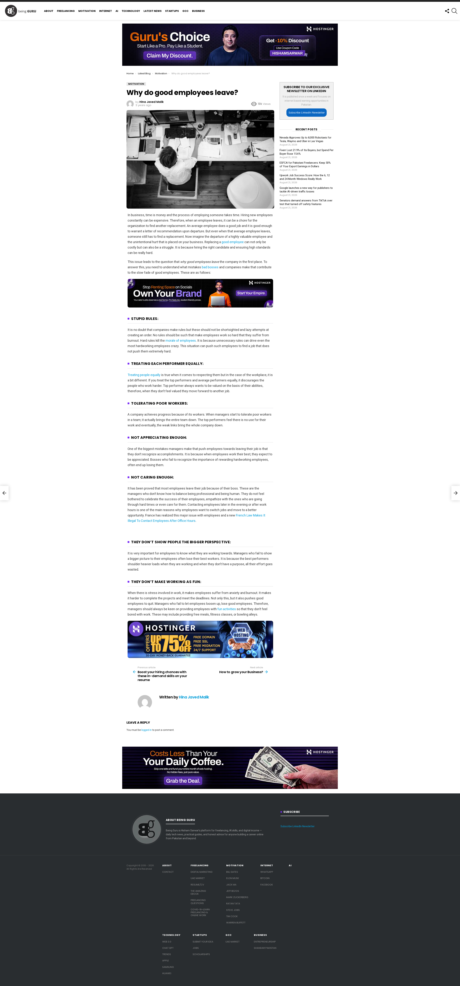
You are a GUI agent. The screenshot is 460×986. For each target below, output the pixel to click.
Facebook (266, 884)
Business (198, 11)
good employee (233, 242)
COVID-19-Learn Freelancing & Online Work (200, 912)
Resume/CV (197, 884)
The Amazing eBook (198, 892)
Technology (131, 11)
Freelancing (66, 11)
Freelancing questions (198, 901)
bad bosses (210, 267)
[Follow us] (447, 10)
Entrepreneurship (265, 941)
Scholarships (201, 954)
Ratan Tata (233, 903)
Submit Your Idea (203, 941)
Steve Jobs (233, 910)
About (48, 11)
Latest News (153, 11)
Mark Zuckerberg (237, 897)
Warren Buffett (235, 922)
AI (117, 11)
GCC (185, 11)
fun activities (226, 609)
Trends (166, 954)
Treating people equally (144, 375)
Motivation (87, 11)
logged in (146, 729)
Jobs (196, 948)
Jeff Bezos (232, 891)
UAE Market (198, 878)
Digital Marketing (201, 872)
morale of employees (180, 340)
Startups (172, 11)
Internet (105, 11)
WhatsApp (266, 872)
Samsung (168, 967)
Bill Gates (232, 872)
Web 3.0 (166, 941)
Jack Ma (231, 884)
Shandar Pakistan (265, 948)
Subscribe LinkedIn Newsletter (307, 112)
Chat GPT (168, 948)
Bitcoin (265, 878)
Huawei (166, 973)
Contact (168, 872)
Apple (165, 960)
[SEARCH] (454, 10)
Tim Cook (232, 916)
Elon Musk (232, 878)
